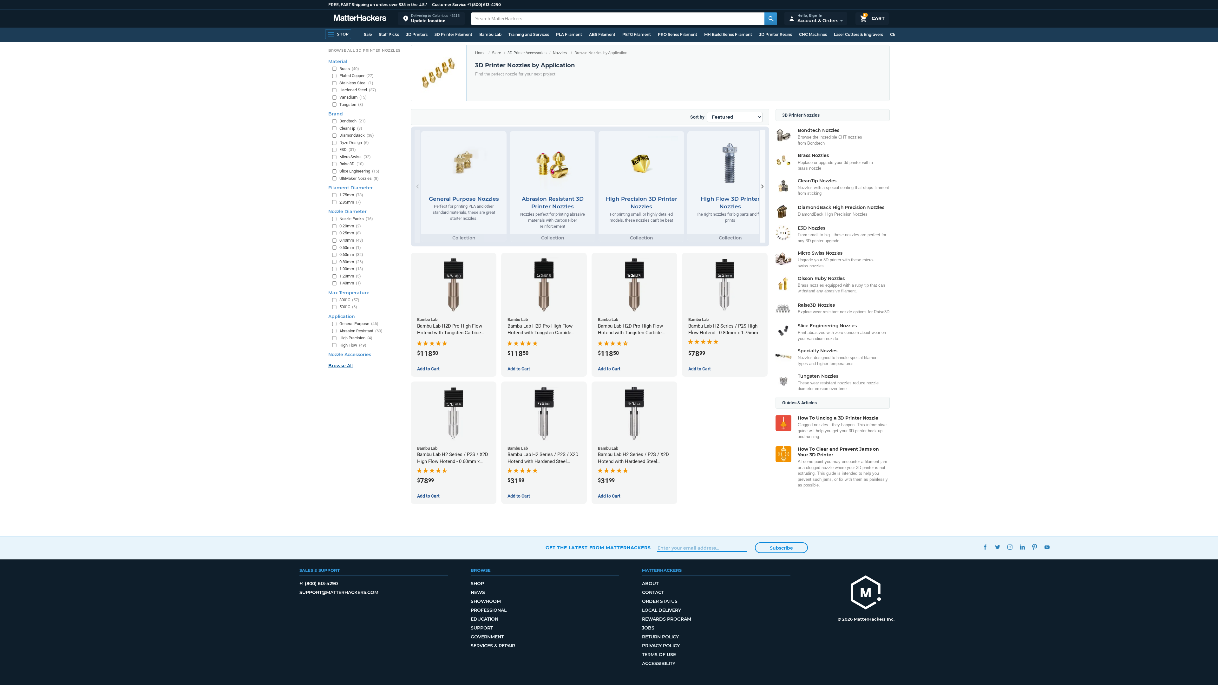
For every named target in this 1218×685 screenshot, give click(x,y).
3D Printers (417, 34)
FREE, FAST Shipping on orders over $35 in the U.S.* (377, 4)
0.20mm (350, 226)
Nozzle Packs (356, 218)
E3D (347, 149)
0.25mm (350, 233)
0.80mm (351, 261)
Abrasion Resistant (361, 331)
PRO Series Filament (677, 34)
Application (341, 316)
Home (480, 53)
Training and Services (528, 34)
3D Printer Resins (775, 34)
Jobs (648, 628)
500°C (348, 306)
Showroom (486, 601)
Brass (349, 68)
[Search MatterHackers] (770, 18)
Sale (368, 34)
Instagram (1009, 546)
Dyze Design (354, 142)
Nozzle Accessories (349, 354)
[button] (431, 18)
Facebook (985, 546)
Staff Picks (389, 34)
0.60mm (351, 254)
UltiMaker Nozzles (359, 178)
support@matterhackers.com (338, 592)
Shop (477, 583)
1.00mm (351, 268)
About (650, 583)
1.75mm (351, 194)
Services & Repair (493, 646)
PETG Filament (636, 34)
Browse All (340, 366)
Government (487, 637)
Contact (653, 592)
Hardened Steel (357, 90)
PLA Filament (569, 34)
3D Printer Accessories (527, 53)
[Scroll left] (417, 186)
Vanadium (353, 97)
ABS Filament (602, 34)
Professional (489, 610)
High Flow (352, 345)
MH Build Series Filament (728, 34)
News (478, 592)
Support (482, 628)
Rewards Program (666, 619)
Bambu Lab (490, 34)
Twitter (997, 546)
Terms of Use (659, 654)
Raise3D (351, 163)
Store (496, 53)
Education (484, 619)
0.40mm (351, 240)
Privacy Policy (661, 646)
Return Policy (660, 637)
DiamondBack (356, 135)
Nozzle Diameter (347, 211)
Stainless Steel (356, 83)
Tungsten (351, 104)
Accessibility (658, 663)
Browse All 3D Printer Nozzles (364, 50)
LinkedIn (1022, 546)
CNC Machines (813, 34)
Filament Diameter (350, 188)
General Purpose (358, 323)
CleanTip (350, 128)
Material (337, 61)
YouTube (1046, 546)
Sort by (697, 117)
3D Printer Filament (453, 34)
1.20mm (350, 276)
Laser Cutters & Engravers (858, 34)
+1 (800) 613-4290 (484, 4)
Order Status (660, 601)
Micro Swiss (355, 156)
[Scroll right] (762, 186)
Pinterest (1034, 546)
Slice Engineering (359, 171)
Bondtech (352, 121)
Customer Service (449, 4)
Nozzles (560, 53)
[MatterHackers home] (360, 18)
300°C (349, 299)
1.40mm (350, 283)
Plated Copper (356, 75)
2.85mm (350, 202)
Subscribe (781, 548)
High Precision (355, 338)
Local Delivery (661, 610)
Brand (335, 114)
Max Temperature (349, 293)
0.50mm (350, 247)
